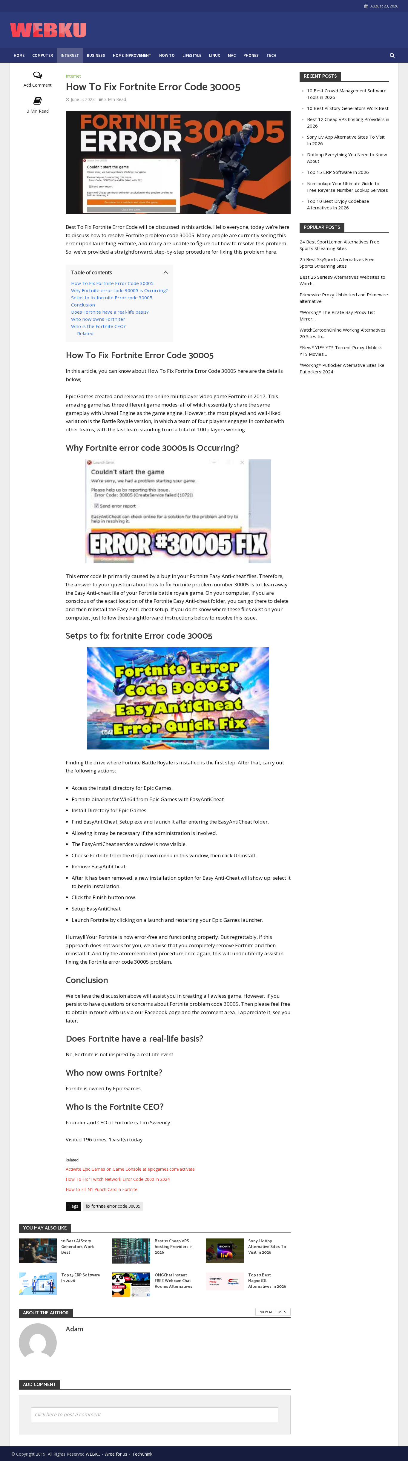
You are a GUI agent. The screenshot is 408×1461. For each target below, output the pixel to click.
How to (167, 55)
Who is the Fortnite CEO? (98, 326)
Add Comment (38, 85)
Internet (70, 55)
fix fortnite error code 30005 (113, 1206)
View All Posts (273, 1312)
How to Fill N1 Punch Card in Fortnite (101, 1189)
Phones (251, 55)
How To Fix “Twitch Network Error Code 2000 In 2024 (118, 1179)
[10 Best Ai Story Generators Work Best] (38, 1250)
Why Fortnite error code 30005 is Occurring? (119, 290)
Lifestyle (191, 55)
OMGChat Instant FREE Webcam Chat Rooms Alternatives (173, 1281)
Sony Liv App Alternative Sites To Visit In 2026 (267, 1246)
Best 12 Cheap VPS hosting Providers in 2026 (174, 1246)
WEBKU (93, 1454)
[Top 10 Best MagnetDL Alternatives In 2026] (225, 1280)
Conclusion (83, 305)
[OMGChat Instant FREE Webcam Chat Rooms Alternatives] (131, 1284)
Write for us (116, 1454)
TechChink (142, 1454)
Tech (271, 55)
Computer (42, 55)
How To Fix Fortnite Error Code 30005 (112, 283)
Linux (214, 55)
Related (85, 333)
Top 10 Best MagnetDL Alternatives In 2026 (267, 1281)
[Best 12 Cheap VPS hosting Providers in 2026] (131, 1250)
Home (19, 55)
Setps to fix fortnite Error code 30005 (111, 298)
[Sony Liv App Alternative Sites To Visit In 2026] (225, 1250)
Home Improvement (132, 55)
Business (96, 55)
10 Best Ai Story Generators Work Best (77, 1246)
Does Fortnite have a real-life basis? (110, 312)
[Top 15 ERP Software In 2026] (38, 1283)
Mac (232, 55)
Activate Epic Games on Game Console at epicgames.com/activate (130, 1169)
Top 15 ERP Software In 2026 (80, 1278)
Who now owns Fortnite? (98, 319)
